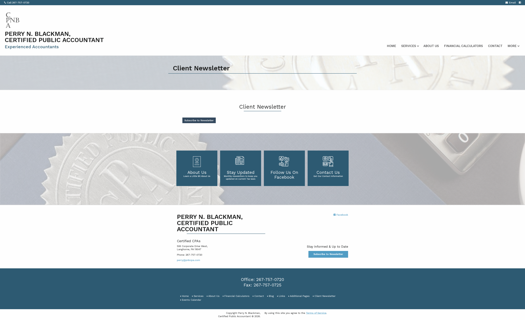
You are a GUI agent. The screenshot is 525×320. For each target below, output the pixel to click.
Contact (495, 46)
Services (408, 46)
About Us (431, 46)
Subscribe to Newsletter (199, 120)
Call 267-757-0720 (18, 2)
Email (512, 2)
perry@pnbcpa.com (188, 260)
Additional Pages (300, 296)
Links (282, 296)
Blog (271, 296)
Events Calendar (191, 299)
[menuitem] (391, 45)
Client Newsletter (325, 296)
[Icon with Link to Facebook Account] (520, 2)
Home (391, 46)
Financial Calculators (463, 46)
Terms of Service (316, 313)
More (512, 46)
